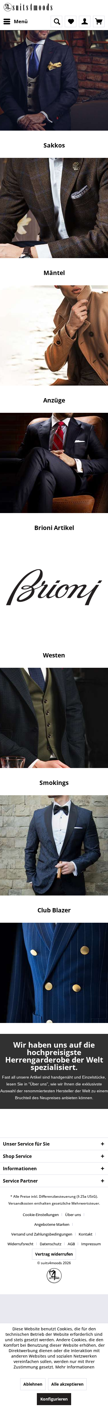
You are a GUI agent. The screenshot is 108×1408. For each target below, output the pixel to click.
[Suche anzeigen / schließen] (56, 21)
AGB (71, 1243)
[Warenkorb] (99, 21)
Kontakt (85, 1234)
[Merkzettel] (70, 21)
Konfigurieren (54, 1399)
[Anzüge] (54, 590)
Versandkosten (20, 1203)
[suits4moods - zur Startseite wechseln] (28, 8)
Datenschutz (50, 1243)
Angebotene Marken (51, 1224)
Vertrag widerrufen (54, 1254)
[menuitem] (15, 21)
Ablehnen (32, 1384)
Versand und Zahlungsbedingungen (41, 1234)
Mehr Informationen (74, 1367)
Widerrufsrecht (20, 1243)
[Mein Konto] (84, 21)
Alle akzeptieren (67, 1384)
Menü (21, 21)
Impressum (91, 1243)
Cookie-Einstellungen (41, 1214)
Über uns (73, 1214)
